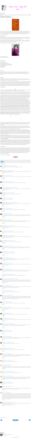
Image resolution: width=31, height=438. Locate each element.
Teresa (3, 353)
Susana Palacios (4, 225)
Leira (2, 285)
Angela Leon (3, 181)
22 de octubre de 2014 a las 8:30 (10, 181)
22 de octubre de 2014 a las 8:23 (9, 175)
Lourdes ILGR (4, 348)
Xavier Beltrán (4, 323)
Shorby (3, 330)
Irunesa (3, 208)
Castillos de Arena (4, 402)
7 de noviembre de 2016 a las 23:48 (10, 371)
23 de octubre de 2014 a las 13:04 (10, 323)
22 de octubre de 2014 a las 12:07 (11, 235)
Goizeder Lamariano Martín (5, 187)
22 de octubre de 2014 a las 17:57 (11, 274)
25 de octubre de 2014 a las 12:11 (9, 342)
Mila (2, 392)
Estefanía (3, 386)
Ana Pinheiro (4, 371)
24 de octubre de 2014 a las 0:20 (8, 330)
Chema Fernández (4, 235)
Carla (3, 336)
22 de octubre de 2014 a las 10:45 (8, 213)
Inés (2, 213)
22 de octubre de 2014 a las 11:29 (8, 219)
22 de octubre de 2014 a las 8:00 (9, 170)
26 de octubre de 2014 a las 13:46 (8, 353)
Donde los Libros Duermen (5, 278)
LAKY (4, 433)
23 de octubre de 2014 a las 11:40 (10, 318)
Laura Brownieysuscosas (5, 202)
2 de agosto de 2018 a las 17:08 (9, 386)
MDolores (3, 175)
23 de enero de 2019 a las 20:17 (7, 392)
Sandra (3, 360)
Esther (3, 295)
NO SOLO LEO (4, 318)
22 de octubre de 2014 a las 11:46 (11, 225)
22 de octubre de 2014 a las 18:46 (8, 295)
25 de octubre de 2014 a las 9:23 (8, 336)
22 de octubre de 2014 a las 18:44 (9, 290)
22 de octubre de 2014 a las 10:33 (8, 208)
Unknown (3, 170)
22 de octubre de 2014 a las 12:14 (11, 240)
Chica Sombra (4, 192)
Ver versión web (15, 421)
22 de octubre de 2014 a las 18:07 (8, 285)
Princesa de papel (4, 240)
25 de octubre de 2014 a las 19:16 (10, 348)
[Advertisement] (15, 2)
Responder (3, 173)
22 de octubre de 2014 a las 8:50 (13, 187)
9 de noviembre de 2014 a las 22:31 (8, 360)
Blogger (18, 437)
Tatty (2, 219)
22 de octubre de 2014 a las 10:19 (13, 202)
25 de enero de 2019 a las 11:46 (11, 402)
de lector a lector (4, 274)
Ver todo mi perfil (5, 435)
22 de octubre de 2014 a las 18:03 (13, 278)
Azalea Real (3, 342)
